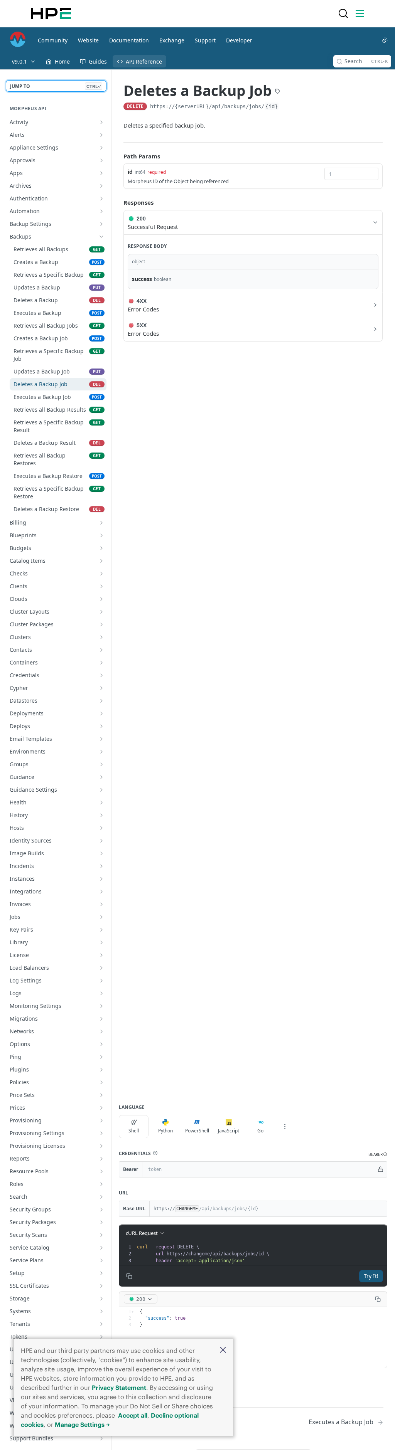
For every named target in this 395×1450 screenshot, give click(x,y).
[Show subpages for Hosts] (101, 828)
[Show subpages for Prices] (101, 1108)
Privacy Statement (119, 1387)
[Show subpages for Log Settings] (101, 980)
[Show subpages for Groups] (101, 764)
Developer (239, 40)
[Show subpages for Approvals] (101, 160)
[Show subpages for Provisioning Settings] (101, 1133)
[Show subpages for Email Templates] (101, 739)
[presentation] (261, 1253)
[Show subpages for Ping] (101, 1057)
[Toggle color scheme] (385, 40)
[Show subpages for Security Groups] (101, 1209)
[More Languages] (284, 1126)
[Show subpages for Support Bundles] (101, 1438)
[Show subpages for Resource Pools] (101, 1171)
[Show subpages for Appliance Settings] (101, 148)
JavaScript (228, 1130)
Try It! (371, 1276)
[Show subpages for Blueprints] (101, 535)
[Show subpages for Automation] (101, 211)
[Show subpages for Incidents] (101, 866)
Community (53, 40)
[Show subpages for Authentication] (101, 198)
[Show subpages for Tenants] (101, 1324)
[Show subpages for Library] (101, 942)
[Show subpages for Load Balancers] (101, 968)
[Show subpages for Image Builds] (101, 853)
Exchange (171, 40)
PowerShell (197, 1130)
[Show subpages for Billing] (101, 523)
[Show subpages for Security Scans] (101, 1235)
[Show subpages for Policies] (101, 1082)
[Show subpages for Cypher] (101, 688)
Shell (133, 1130)
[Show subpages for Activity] (101, 122)
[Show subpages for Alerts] (101, 135)
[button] (223, 1350)
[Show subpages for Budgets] (101, 548)
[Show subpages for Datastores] (101, 701)
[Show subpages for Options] (101, 1044)
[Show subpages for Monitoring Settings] (101, 1006)
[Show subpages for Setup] (101, 1273)
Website (88, 40)
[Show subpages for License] (101, 955)
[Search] (343, 13)
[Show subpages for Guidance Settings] (101, 790)
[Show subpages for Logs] (101, 993)
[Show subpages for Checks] (101, 573)
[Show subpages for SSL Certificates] (101, 1286)
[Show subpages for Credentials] (101, 675)
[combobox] (351, 174)
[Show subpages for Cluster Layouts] (101, 612)
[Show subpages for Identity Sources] (101, 841)
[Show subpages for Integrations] (101, 891)
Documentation (129, 40)
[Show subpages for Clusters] (101, 637)
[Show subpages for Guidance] (101, 777)
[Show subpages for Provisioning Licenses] (101, 1146)
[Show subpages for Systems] (101, 1311)
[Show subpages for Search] (101, 1197)
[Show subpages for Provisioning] (101, 1120)
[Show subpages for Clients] (101, 586)
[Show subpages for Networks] (101, 1031)
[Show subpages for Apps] (101, 173)
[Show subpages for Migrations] (101, 1019)
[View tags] (277, 91)
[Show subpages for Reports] (101, 1159)
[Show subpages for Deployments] (101, 713)
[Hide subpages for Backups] (101, 237)
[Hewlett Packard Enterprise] (51, 13)
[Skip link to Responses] (118, 202)
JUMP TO (55, 86)
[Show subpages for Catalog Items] (101, 561)
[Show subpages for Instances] (101, 879)
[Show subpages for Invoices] (101, 904)
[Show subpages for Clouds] (101, 599)
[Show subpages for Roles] (101, 1184)
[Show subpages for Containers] (101, 662)
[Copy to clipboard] (286, 107)
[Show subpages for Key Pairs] (101, 930)
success (142, 279)
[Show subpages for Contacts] (101, 650)
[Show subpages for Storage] (101, 1298)
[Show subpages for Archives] (101, 186)
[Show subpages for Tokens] (101, 1337)
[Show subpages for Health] (101, 802)
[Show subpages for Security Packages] (101, 1222)
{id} (271, 106)
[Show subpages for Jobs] (101, 917)
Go (260, 1130)
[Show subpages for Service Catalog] (101, 1248)
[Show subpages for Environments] (101, 752)
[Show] (380, 1169)
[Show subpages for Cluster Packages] (101, 624)
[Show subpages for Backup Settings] (101, 224)
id (130, 171)
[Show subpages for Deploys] (101, 726)
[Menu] (360, 13)
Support (205, 40)
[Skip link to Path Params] (118, 156)
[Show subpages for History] (101, 815)
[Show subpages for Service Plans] (101, 1260)
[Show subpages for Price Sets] (101, 1095)
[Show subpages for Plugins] (101, 1069)
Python (165, 1130)
